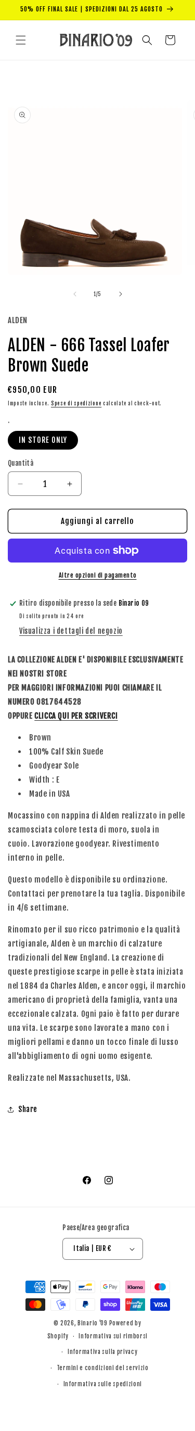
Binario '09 (92, 1323)
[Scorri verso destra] (120, 294)
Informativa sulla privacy (103, 1352)
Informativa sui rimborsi (113, 1336)
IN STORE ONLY (43, 440)
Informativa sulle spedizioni (102, 1384)
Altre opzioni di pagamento (98, 575)
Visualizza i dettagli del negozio (71, 631)
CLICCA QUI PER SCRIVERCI (76, 716)
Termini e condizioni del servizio (103, 1368)
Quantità (20, 463)
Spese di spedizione (76, 403)
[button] (20, 40)
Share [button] (27, 1109)
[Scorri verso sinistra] (74, 294)
